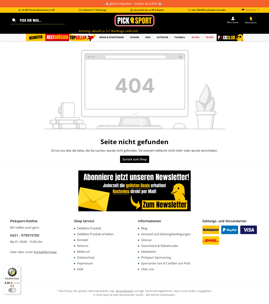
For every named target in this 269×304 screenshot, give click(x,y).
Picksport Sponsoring (156, 257)
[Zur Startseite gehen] (134, 20)
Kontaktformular (45, 252)
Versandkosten (124, 291)
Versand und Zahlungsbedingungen (166, 234)
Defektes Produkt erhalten (95, 234)
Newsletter (148, 252)
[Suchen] (14, 20)
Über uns (147, 269)
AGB (80, 269)
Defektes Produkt (89, 228)
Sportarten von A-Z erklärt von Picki (165, 263)
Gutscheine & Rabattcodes (159, 246)
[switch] (12, 290)
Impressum (85, 263)
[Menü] (18, 268)
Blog (144, 228)
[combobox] (41, 20)
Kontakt (82, 240)
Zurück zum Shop (134, 159)
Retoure (82, 246)
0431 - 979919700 (24, 235)
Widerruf (83, 252)
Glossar (146, 240)
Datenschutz (86, 257)
